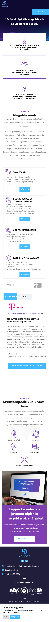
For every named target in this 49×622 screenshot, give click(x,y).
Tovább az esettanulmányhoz (29, 363)
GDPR (24, 599)
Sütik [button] (5, 617)
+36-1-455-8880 (12, 574)
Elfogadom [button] (15, 617)
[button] (6, 344)
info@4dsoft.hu (11, 570)
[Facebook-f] (22, 561)
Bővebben (25, 189)
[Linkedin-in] (26, 561)
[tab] (10, 296)
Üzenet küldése (24, 539)
